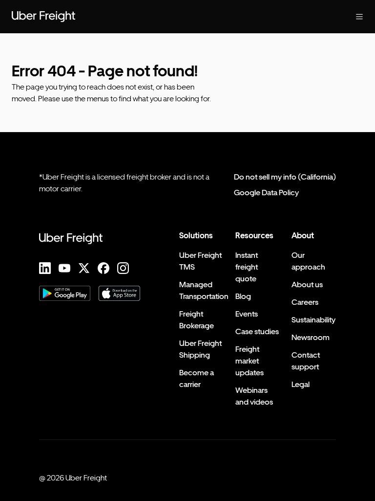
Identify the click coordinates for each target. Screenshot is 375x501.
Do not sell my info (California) (285, 177)
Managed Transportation (204, 290)
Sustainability (313, 319)
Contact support (306, 360)
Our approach (308, 261)
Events (246, 314)
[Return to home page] (43, 16)
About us (307, 284)
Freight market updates (249, 360)
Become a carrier (196, 378)
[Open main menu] (359, 16)
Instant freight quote (246, 266)
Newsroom (311, 337)
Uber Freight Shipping (200, 349)
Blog (243, 296)
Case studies (257, 331)
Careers (305, 302)
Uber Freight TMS (200, 261)
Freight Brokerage (196, 319)
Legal (301, 384)
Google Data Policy (266, 192)
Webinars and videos (254, 396)
